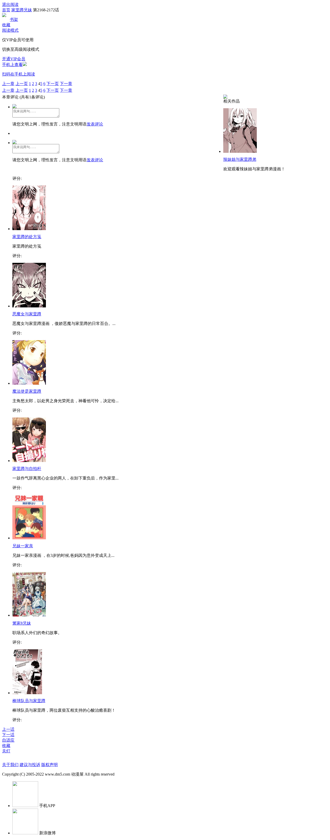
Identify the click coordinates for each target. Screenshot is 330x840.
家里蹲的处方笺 (26, 236)
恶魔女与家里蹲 (26, 314)
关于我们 (10, 764)
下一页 (52, 83)
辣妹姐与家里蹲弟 (239, 159)
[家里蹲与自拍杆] (29, 460)
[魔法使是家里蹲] (29, 383)
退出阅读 (10, 4)
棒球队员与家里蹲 (28, 701)
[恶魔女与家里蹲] (29, 306)
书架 (14, 19)
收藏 (6, 25)
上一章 (8, 83)
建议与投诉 (30, 764)
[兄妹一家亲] (29, 538)
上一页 (21, 83)
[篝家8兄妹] (29, 615)
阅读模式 (10, 30)
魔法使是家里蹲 (26, 391)
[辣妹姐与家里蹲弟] (240, 151)
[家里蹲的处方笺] (29, 228)
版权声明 (49, 764)
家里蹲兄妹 (21, 10)
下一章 (66, 83)
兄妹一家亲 (22, 546)
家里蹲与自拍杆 (26, 468)
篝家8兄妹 (21, 623)
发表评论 (95, 124)
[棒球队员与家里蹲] (27, 693)
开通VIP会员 (13, 59)
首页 (6, 10)
